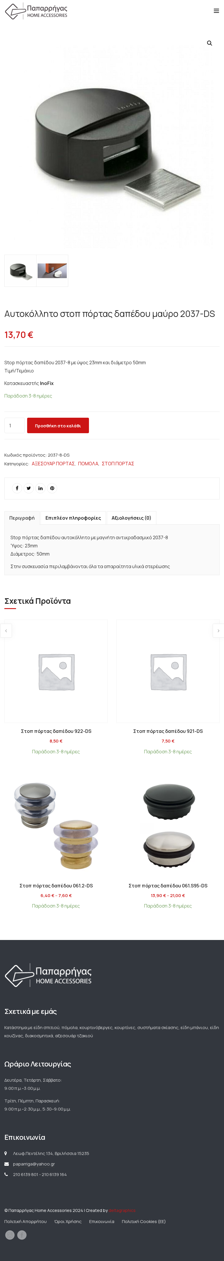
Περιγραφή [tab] (22, 518)
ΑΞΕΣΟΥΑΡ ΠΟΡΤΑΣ (53, 463)
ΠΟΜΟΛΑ (88, 463)
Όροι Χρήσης (68, 1221)
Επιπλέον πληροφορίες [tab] (73, 518)
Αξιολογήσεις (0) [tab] (131, 518)
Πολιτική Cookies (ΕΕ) (144, 1221)
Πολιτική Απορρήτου (25, 1221)
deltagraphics (122, 1210)
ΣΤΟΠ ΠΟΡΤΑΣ (118, 463)
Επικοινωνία (101, 1221)
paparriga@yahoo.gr (34, 1164)
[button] (209, 43)
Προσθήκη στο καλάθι (58, 426)
